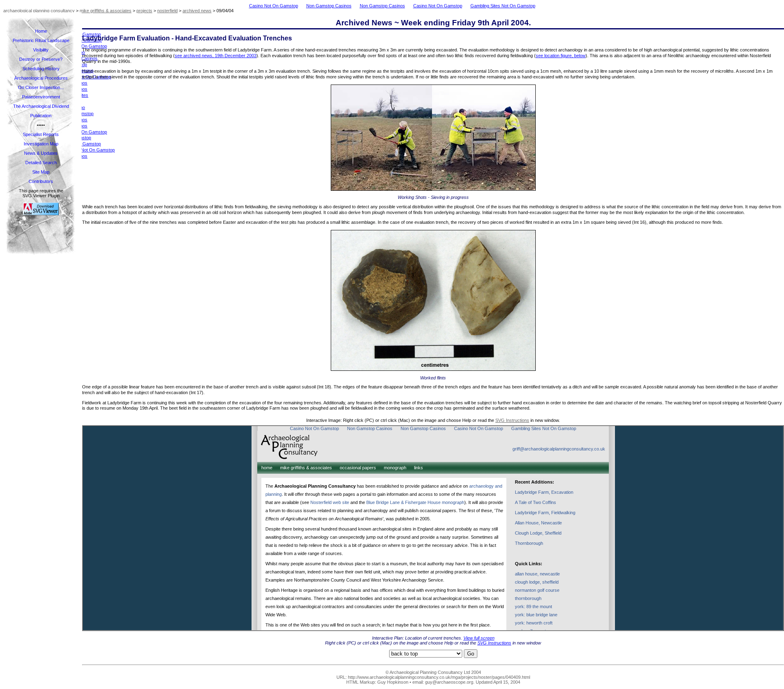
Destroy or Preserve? (40, 59)
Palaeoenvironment (41, 96)
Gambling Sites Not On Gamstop (502, 5)
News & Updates (41, 153)
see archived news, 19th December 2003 (215, 55)
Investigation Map (41, 143)
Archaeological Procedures (41, 78)
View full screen (478, 637)
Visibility (41, 49)
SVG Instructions (512, 420)
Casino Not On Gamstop (273, 5)
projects (144, 10)
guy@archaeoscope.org (449, 682)
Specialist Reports (41, 134)
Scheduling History (41, 68)
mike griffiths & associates (105, 10)
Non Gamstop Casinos (329, 5)
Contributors (41, 181)
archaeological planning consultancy (39, 10)
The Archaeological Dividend (41, 106)
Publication (40, 115)
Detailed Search (41, 162)
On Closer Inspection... (41, 87)
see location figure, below (561, 55)
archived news (197, 10)
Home (41, 31)
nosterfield (167, 10)
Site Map (40, 171)
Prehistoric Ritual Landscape (41, 40)
